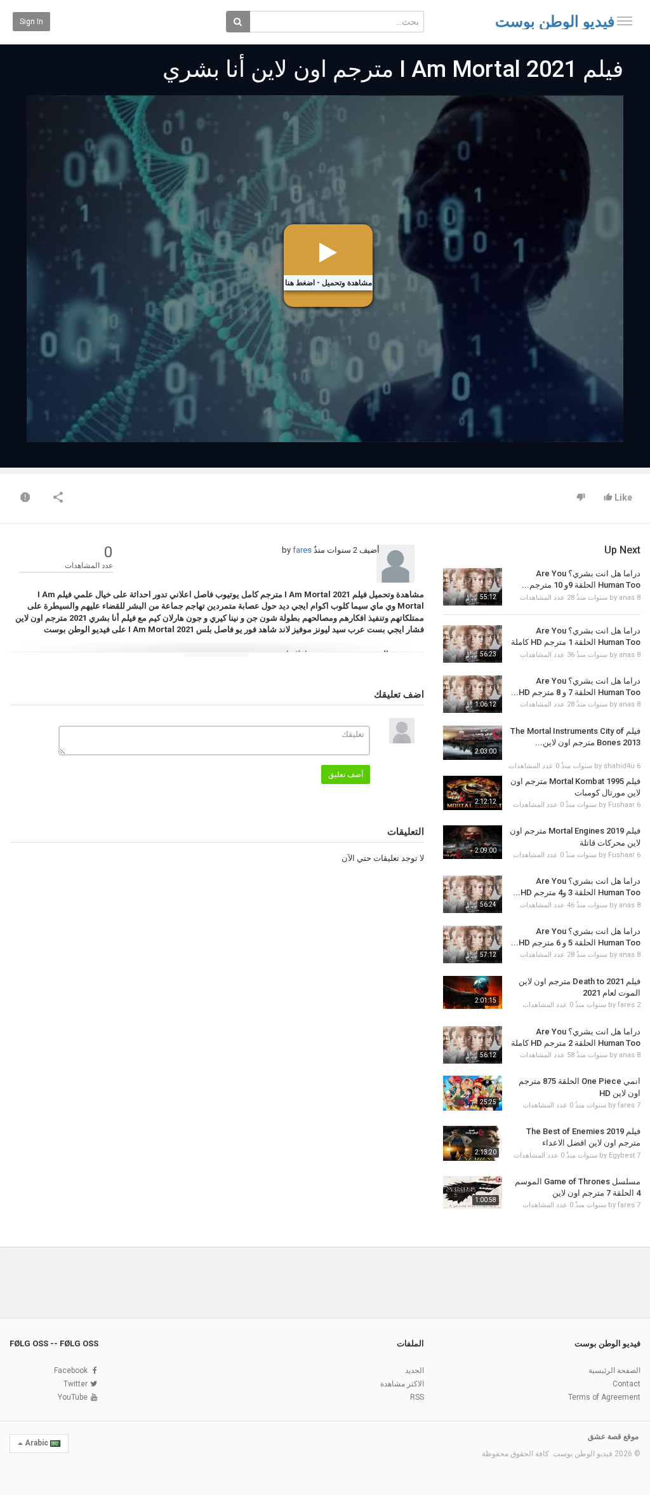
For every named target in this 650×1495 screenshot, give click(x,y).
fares (302, 550)
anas (627, 597)
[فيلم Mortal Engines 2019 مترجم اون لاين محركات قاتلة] (472, 842)
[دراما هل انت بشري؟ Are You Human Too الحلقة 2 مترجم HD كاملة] (472, 1045)
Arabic (36, 1442)
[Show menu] (624, 21)
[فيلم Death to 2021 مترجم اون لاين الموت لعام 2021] (472, 993)
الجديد (414, 1370)
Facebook (71, 1370)
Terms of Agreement (604, 1397)
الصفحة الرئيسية (614, 1370)
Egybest (622, 1155)
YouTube (73, 1397)
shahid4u (619, 766)
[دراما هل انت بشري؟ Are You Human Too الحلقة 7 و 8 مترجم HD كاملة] (472, 694)
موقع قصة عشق (613, 1436)
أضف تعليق (345, 774)
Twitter (75, 1383)
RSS (417, 1397)
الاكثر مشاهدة (402, 1383)
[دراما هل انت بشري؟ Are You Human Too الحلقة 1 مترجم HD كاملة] (472, 644)
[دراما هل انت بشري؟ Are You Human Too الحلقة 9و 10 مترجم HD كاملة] (472, 586)
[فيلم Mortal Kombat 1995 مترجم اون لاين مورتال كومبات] (472, 793)
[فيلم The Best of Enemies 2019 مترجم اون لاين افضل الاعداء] (472, 1143)
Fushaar (621, 805)
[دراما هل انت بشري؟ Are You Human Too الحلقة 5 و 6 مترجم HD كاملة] (472, 944)
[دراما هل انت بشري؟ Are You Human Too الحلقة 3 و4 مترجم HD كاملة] (472, 894)
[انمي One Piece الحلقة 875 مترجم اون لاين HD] (472, 1093)
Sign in (31, 21)
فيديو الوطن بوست (554, 21)
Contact (626, 1383)
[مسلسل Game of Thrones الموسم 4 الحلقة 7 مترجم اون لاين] (472, 1192)
